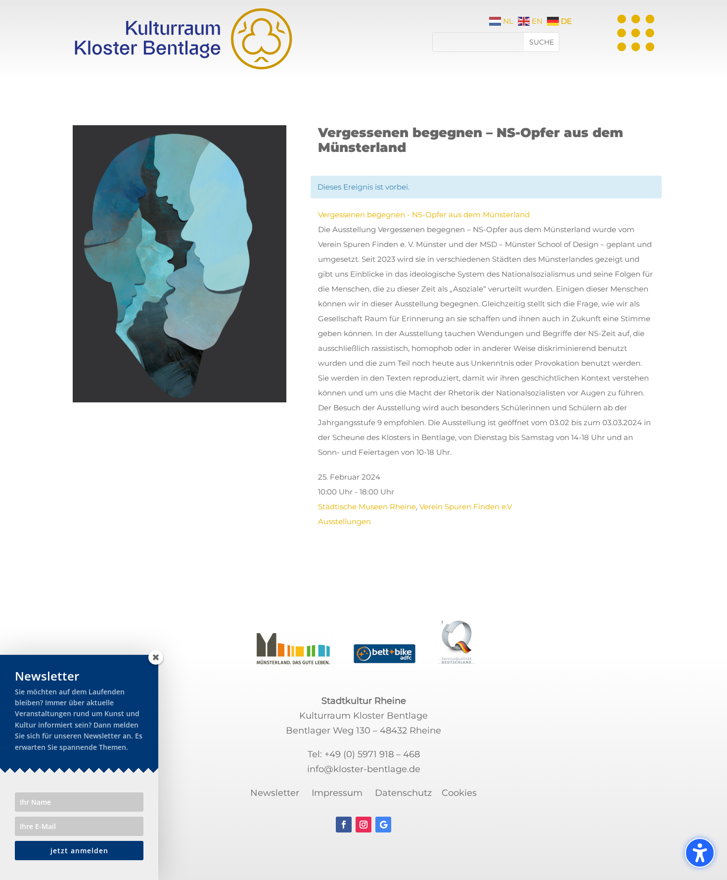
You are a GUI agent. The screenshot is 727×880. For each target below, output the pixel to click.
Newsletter (274, 792)
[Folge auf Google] (383, 824)
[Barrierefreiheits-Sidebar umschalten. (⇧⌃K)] (700, 853)
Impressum (337, 792)
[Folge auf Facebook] (344, 824)
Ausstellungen (344, 521)
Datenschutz (403, 792)
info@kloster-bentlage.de (363, 769)
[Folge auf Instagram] (363, 824)
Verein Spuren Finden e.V (465, 506)
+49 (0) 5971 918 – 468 (372, 754)
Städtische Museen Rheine (367, 506)
